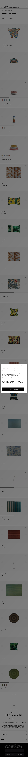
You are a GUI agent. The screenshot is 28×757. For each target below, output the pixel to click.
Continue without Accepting (21, 365)
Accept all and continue (13, 389)
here (7, 382)
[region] (14, 378)
